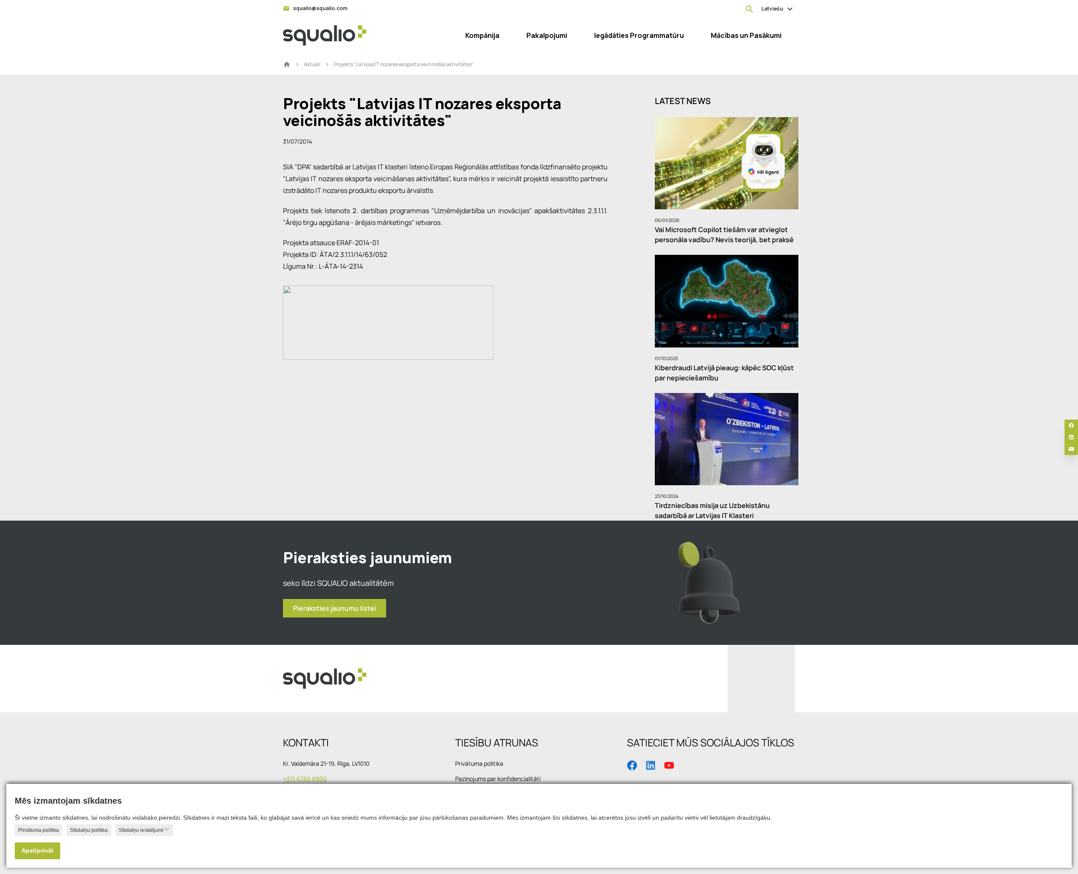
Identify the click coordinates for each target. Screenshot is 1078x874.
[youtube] (1071, 449)
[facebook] (1071, 425)
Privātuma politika (38, 830)
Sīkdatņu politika (89, 830)
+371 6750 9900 (305, 779)
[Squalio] (324, 35)
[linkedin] (1071, 437)
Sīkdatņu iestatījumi (141, 830)
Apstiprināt (37, 850)
